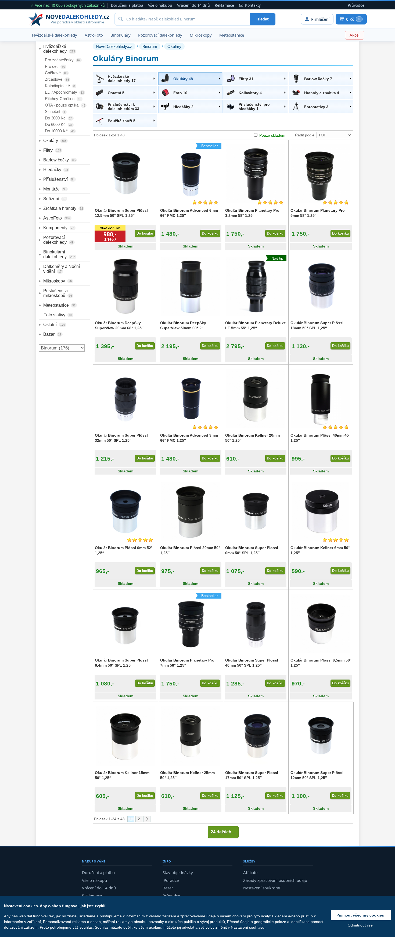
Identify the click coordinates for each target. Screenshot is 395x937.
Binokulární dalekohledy (59, 254)
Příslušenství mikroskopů (57, 293)
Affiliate (250, 872)
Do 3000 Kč (58, 118)
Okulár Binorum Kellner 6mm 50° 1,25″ (320, 550)
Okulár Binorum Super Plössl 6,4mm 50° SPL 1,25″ (121, 662)
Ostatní (54, 324)
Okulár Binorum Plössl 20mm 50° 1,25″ (190, 550)
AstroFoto (94, 35)
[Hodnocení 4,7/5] (205, 202)
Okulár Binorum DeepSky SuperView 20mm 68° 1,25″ (119, 325)
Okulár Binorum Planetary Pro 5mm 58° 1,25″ (317, 212)
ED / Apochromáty (64, 92)
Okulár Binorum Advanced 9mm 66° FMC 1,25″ (189, 437)
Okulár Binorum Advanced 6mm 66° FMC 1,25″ (189, 212)
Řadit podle (304, 135)
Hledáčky (55, 169)
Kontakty (253, 5)
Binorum (149, 46)
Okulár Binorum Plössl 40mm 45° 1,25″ (320, 437)
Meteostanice (231, 35)
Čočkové (56, 72)
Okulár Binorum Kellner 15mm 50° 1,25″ (122, 775)
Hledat (262, 19)
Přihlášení (320, 19)
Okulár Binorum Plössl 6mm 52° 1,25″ (124, 550)
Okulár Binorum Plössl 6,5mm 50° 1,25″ (320, 662)
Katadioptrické (60, 85)
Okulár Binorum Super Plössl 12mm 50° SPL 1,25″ (316, 775)
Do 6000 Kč (58, 124)
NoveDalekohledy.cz (114, 46)
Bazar (52, 334)
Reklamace (224, 5)
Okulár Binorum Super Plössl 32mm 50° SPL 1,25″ (121, 437)
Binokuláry (120, 35)
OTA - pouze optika (65, 105)
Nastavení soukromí (261, 887)
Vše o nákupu (160, 5)
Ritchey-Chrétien (63, 98)
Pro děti (55, 66)
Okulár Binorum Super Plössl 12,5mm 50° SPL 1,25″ (121, 212)
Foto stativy (58, 315)
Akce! (355, 35)
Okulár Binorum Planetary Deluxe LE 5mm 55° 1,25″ (255, 325)
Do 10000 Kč (59, 131)
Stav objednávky (178, 872)
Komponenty (58, 227)
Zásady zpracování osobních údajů (275, 880)
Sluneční (55, 111)
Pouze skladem (272, 135)
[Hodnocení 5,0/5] (270, 202)
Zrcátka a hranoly (63, 208)
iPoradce (171, 880)
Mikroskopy (201, 35)
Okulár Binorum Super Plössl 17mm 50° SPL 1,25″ (251, 775)
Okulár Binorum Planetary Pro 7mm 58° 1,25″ (187, 662)
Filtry (52, 150)
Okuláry (54, 140)
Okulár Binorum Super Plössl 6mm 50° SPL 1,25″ (251, 550)
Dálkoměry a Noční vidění (62, 269)
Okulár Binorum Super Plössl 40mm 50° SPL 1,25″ (251, 662)
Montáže (54, 189)
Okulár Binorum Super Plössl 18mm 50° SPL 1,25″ (316, 325)
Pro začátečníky (62, 60)
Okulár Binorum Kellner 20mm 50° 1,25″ (252, 437)
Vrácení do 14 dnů (193, 5)
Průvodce (356, 5)
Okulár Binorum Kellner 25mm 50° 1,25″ (187, 775)
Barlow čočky (59, 160)
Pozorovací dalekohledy (160, 35)
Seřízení (54, 198)
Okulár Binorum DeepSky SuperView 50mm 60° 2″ (183, 325)
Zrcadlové (57, 79)
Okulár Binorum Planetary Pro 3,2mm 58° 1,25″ (252, 212)
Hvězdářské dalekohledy (54, 35)
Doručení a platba (127, 5)
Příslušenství (58, 179)
